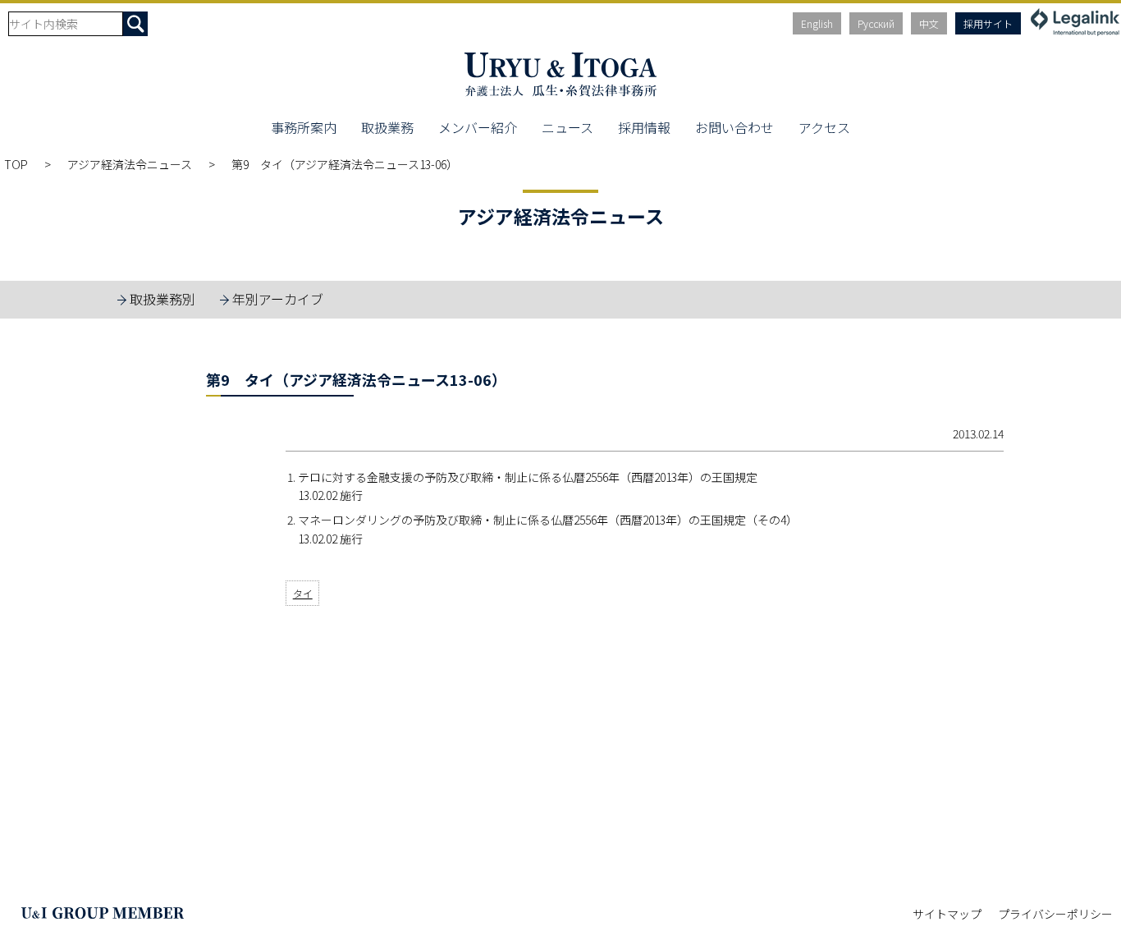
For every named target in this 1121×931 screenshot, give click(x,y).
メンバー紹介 (477, 127)
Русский (876, 23)
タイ (303, 593)
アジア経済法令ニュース (129, 164)
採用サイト (988, 23)
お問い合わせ (734, 127)
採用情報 (644, 127)
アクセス (824, 127)
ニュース (567, 127)
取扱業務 (387, 127)
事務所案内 (303, 127)
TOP (16, 164)
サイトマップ (947, 914)
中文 (929, 23)
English (817, 23)
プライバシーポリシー (1055, 914)
